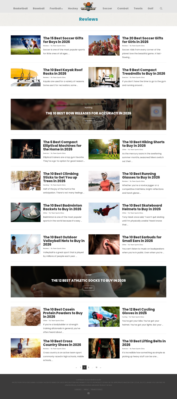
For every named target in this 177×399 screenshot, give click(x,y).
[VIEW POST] (26, 45)
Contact (78, 389)
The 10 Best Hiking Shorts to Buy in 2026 (143, 144)
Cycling (124, 317)
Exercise (125, 77)
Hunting (46, 185)
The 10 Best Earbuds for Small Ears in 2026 (141, 239)
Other (124, 149)
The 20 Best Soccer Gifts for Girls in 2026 (142, 40)
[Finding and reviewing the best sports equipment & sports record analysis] (88, 6)
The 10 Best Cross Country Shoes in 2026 (62, 343)
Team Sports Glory (59, 45)
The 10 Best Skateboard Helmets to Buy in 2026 (142, 207)
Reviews (46, 45)
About (86, 389)
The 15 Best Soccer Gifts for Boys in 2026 (63, 40)
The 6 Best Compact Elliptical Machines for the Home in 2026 (62, 146)
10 (96, 367)
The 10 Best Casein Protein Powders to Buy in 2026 (63, 313)
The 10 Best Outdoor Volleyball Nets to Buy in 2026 (64, 241)
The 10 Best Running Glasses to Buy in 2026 (141, 175)
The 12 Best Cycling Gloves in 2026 (138, 311)
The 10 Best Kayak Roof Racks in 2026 (63, 72)
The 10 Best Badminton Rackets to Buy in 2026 (62, 207)
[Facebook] (89, 393)
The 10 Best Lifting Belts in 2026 (144, 343)
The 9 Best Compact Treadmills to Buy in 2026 (143, 72)
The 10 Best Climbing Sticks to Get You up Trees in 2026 (61, 177)
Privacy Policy (96, 389)
